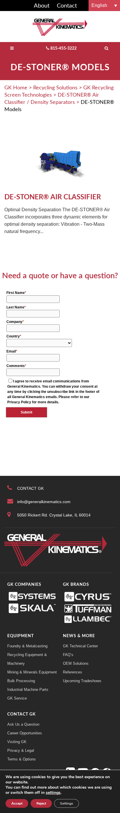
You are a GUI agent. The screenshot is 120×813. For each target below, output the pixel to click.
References (72, 672)
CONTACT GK (30, 488)
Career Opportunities (24, 733)
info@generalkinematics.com (43, 501)
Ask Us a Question (23, 724)
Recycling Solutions (55, 88)
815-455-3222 (63, 48)
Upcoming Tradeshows (82, 681)
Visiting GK (17, 742)
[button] (104, 5)
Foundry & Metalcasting (27, 646)
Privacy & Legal (20, 750)
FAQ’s (68, 655)
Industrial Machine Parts (27, 689)
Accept (16, 803)
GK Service (17, 698)
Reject (41, 803)
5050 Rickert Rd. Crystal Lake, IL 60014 (54, 515)
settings (53, 792)
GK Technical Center (80, 646)
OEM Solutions (76, 663)
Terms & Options (21, 759)
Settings (66, 803)
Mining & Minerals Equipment (32, 672)
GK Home (15, 88)
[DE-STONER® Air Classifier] (60, 159)
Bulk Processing (21, 681)
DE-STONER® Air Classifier (52, 197)
